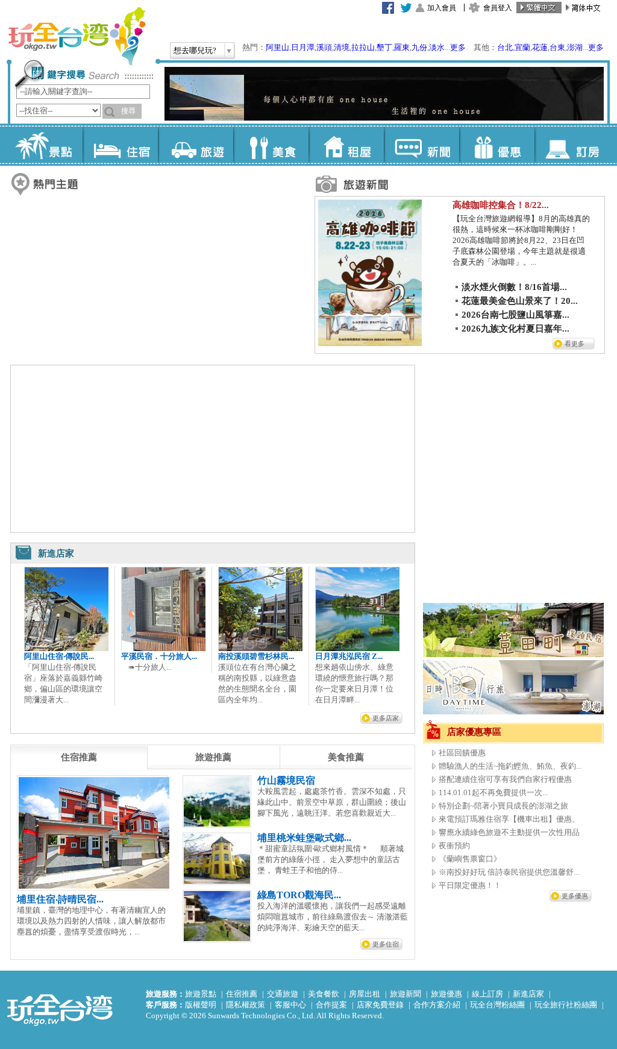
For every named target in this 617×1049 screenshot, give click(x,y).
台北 (505, 47)
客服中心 (290, 1004)
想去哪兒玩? (195, 50)
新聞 (421, 145)
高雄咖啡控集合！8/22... (501, 205)
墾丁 (384, 47)
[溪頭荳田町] (513, 654)
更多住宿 (385, 944)
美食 (270, 145)
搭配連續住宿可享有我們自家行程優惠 (505, 779)
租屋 (346, 145)
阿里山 (277, 47)
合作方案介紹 (436, 1004)
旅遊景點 (200, 993)
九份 (419, 47)
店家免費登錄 (380, 1004)
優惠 (496, 145)
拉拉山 (363, 47)
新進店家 (528, 993)
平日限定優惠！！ (470, 885)
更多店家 (385, 718)
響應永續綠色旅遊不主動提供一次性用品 (509, 832)
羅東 (402, 47)
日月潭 (303, 47)
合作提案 (331, 1004)
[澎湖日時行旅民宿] (513, 711)
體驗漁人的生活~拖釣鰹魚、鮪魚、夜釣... (510, 765)
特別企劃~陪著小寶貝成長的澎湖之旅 (503, 805)
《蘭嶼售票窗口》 (470, 858)
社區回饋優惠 (462, 752)
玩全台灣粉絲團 (497, 1004)
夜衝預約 (454, 845)
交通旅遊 (282, 993)
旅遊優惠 (446, 993)
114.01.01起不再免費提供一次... (493, 792)
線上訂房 (487, 993)
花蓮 (540, 47)
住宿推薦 (241, 993)
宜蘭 (522, 47)
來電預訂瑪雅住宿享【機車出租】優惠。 (509, 819)
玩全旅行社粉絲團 (565, 1004)
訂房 (572, 145)
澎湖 (575, 47)
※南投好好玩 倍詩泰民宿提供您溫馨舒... (509, 872)
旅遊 (195, 145)
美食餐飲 (323, 993)
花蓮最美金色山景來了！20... (520, 301)
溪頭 (324, 47)
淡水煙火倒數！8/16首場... (514, 287)
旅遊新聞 (405, 993)
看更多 (574, 343)
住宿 (120, 145)
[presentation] (79, 757)
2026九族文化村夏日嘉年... (515, 328)
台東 (557, 47)
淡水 (437, 47)
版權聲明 (200, 1004)
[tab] (79, 757)
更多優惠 (575, 895)
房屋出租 (364, 993)
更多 (458, 47)
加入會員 (441, 8)
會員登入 (497, 8)
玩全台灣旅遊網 (76, 36)
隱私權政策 (245, 1004)
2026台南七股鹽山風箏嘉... (515, 315)
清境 (341, 47)
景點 (45, 145)
